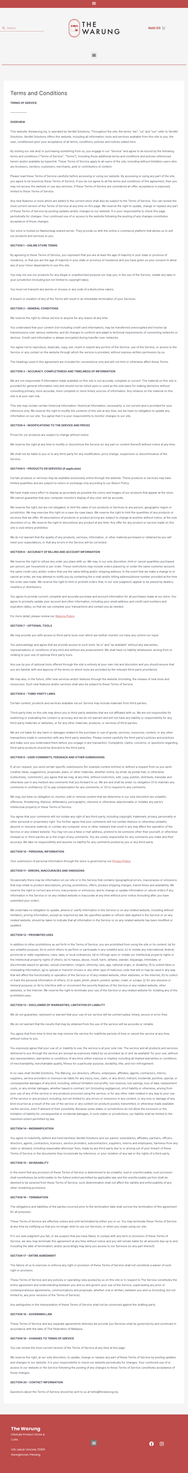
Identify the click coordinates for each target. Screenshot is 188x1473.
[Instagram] (161, 1443)
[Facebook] (151, 1443)
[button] (94, 3)
